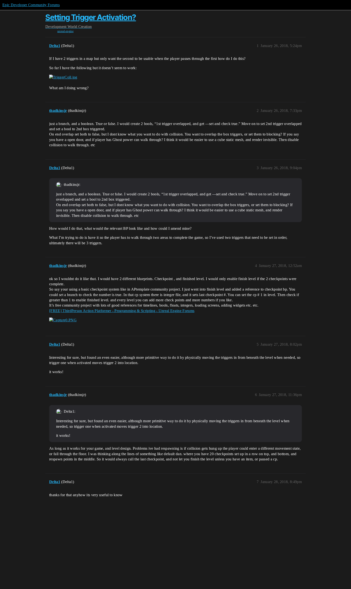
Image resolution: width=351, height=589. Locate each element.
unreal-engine (65, 31)
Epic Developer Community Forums (31, 5)
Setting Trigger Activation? (90, 17)
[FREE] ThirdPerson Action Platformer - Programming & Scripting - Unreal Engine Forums (121, 311)
